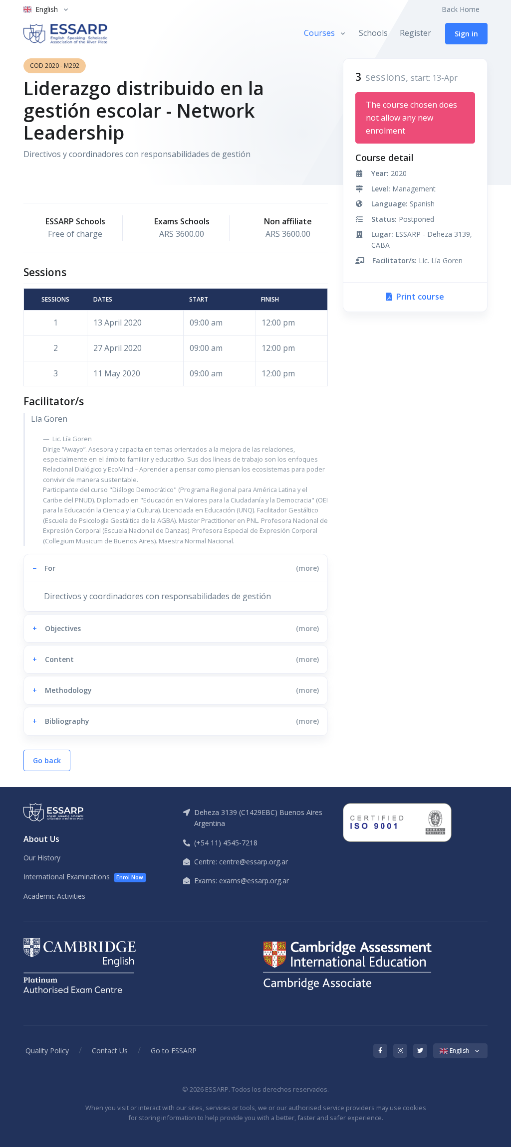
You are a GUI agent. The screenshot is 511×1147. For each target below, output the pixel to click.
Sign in (466, 33)
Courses (319, 32)
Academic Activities (54, 896)
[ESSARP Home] (65, 33)
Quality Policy (47, 1050)
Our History (41, 857)
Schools (373, 32)
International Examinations (83, 876)
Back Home (461, 9)
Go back (47, 760)
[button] (175, 568)
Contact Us (110, 1050)
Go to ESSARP (174, 1050)
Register (415, 32)
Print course (419, 296)
